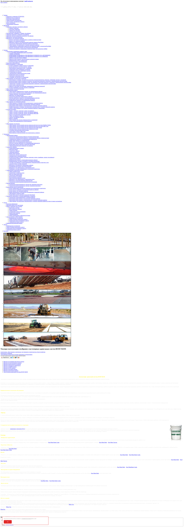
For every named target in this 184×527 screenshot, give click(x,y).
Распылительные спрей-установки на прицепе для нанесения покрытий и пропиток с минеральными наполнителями (38, 81)
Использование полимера (15, 176)
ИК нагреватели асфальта (15, 209)
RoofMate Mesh (45, 480)
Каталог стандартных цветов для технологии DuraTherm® (23, 47)
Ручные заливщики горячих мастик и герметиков (21, 65)
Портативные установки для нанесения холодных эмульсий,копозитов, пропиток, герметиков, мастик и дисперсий (37, 79)
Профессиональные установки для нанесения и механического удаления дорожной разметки (32, 107)
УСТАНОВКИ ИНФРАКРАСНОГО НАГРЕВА (20, 52)
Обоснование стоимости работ (16, 193)
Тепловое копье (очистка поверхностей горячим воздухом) (23, 129)
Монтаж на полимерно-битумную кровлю (13, 361)
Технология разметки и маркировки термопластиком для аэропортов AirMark (28, 48)
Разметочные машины (14, 213)
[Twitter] (12, 357)
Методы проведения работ (15, 174)
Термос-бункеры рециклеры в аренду (18, 219)
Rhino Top (8, 507)
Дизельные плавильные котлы (16, 76)
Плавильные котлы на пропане (16, 74)
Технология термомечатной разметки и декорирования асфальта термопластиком (29, 138)
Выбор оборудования (14, 153)
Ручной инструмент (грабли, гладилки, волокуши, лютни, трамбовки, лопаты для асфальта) (31, 157)
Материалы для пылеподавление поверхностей (20, 180)
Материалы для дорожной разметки (15, 38)
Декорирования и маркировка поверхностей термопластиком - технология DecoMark (30, 46)
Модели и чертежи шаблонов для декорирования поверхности (24, 143)
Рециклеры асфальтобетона (13, 19)
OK (7, 521)
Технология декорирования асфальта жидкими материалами (24, 136)
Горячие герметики (14, 28)
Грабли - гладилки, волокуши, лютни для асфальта (21, 110)
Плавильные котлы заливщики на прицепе (19, 69)
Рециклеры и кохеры (14, 207)
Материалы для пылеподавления (14, 37)
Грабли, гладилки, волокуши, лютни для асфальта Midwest (23, 112)
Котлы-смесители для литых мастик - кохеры (20, 66)
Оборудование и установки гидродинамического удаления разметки (26, 103)
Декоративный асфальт (12, 90)
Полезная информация (11, 203)
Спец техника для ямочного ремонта (15, 21)
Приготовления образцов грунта (17, 178)
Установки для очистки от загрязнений (18, 77)
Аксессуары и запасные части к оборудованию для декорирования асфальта (27, 92)
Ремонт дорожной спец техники (14, 206)
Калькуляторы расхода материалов (14, 187)
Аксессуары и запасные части (16, 85)
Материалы (6, 25)
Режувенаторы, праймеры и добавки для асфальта (18, 33)
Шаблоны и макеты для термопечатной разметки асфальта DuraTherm (26, 42)
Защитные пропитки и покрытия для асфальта (17, 34)
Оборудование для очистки (13, 123)
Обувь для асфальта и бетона (16, 116)
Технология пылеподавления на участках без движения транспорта (25, 184)
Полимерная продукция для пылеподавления (20, 166)
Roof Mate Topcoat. (112, 442)
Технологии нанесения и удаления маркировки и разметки (20, 196)
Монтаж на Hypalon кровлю (10, 369)
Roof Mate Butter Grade (53, 442)
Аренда (5, 224)
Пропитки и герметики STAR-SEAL (15, 16)
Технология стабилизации (15, 175)
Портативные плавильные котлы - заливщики (20, 68)
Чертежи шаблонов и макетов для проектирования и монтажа (24, 98)
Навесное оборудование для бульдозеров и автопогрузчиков (24, 59)
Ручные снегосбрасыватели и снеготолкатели (20, 121)
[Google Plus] (18, 357)
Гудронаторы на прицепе (15, 72)
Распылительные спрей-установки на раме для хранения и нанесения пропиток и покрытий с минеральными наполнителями (40, 82)
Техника (5, 50)
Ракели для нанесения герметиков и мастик (20, 114)
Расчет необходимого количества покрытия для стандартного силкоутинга (27, 188)
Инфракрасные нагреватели (13, 17)
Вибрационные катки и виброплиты (18, 60)
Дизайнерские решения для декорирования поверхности (23, 139)
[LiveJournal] (17, 357)
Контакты (5, 231)
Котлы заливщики (10, 23)
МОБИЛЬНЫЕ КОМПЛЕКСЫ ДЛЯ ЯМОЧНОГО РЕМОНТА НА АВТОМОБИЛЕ (29, 55)
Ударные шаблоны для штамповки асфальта (20, 94)
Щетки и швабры (13, 118)
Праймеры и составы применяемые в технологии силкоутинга (24, 169)
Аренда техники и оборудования (14, 216)
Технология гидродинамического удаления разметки (22, 197)
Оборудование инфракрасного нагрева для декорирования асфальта (25, 91)
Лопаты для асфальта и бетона (16, 117)
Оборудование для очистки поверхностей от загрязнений (23, 119)
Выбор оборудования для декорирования (19, 140)
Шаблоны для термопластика (16, 95)
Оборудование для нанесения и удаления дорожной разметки (24, 45)
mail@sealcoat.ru (28, 1)
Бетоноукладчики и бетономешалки (18, 61)
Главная (5, 15)
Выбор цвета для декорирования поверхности (20, 141)
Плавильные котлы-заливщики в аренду (19, 220)
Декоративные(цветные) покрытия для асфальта (21, 145)
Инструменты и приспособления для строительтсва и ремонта (24, 132)
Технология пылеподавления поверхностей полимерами (23, 182)
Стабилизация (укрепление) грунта (15, 170)
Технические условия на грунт (16, 172)
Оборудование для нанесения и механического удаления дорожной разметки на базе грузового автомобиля (35, 201)
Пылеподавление (10, 183)
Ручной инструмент (11, 109)
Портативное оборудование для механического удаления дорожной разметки (28, 105)
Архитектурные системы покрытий (18, 163)
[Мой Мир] (15, 357)
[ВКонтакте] (11, 357)
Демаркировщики (13, 214)
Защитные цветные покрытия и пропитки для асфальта (19, 35)
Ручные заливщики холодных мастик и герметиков (21, 87)
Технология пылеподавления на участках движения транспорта (25, 185)
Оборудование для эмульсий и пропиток (16, 78)
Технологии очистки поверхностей (18, 154)
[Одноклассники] (14, 357)
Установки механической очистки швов (19, 130)
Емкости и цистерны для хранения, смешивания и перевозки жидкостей (27, 86)
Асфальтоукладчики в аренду (16, 222)
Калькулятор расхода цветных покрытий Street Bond (22, 99)
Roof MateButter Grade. (131, 467)
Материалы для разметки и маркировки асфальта (21, 165)
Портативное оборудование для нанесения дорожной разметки (24, 104)
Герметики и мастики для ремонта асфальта (17, 26)
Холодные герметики (14, 29)
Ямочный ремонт (13, 149)
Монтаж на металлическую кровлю (12, 364)
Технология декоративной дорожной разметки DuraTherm (23, 43)
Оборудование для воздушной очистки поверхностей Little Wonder (25, 127)
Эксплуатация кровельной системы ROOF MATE (15, 372)
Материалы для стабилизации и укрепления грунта (21, 167)
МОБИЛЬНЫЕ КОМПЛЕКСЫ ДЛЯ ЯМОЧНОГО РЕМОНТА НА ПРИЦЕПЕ (28, 56)
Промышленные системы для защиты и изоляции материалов (24, 161)
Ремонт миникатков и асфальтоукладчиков (19, 215)
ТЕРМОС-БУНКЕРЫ (14, 54)
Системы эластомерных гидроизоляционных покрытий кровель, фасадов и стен (29, 162)
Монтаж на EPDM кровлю (9, 366)
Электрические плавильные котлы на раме (19, 73)
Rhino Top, (71, 504)
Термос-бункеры (13, 210)
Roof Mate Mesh (103, 442)
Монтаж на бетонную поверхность (12, 365)
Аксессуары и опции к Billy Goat (17, 131)
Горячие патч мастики (14, 30)
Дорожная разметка (14, 152)
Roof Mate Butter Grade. (6, 450)
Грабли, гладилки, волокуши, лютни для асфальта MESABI (23, 113)
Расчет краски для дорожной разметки (18, 191)
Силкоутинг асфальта (11, 147)
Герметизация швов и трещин (16, 148)
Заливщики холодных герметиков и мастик (19, 70)
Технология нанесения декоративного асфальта (20, 96)
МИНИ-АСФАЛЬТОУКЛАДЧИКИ (18, 57)
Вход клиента (4, 2)
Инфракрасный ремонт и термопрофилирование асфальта (23, 160)
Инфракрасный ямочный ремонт (14, 223)
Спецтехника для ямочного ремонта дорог (16, 51)
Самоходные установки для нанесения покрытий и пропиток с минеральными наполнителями (32, 83)
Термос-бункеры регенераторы (13, 20)
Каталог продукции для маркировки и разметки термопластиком (25, 39)
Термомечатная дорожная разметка (17, 156)
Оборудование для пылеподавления (15, 88)
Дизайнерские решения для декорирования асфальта (22, 100)
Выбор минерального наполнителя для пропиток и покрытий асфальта (26, 192)
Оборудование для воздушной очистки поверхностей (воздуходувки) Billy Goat (28, 126)
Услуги (5, 202)
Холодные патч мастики (15, 32)
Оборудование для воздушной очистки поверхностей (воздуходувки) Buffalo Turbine (30, 125)
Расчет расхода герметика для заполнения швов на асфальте (24, 189)
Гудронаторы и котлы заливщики (17, 211)
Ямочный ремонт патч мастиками (14, 205)
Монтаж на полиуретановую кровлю (12, 363)
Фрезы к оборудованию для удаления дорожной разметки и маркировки (27, 108)
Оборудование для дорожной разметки (15, 101)
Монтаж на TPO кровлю (9, 368)
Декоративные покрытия (12, 24)
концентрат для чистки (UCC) (17, 428)
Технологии (6, 134)
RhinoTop (3, 509)
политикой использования (26, 518)
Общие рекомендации (14, 171)
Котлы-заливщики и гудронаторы (14, 64)
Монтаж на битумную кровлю (10, 370)
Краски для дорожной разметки (17, 41)
